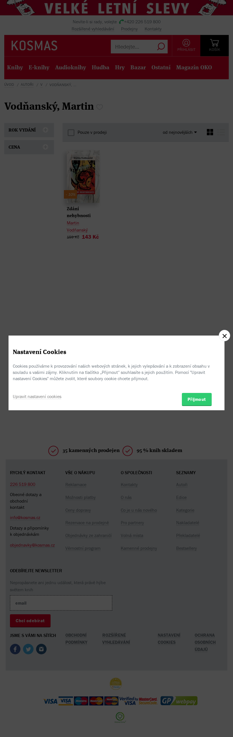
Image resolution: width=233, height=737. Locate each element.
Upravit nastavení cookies (37, 396)
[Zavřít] (224, 335)
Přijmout (197, 399)
